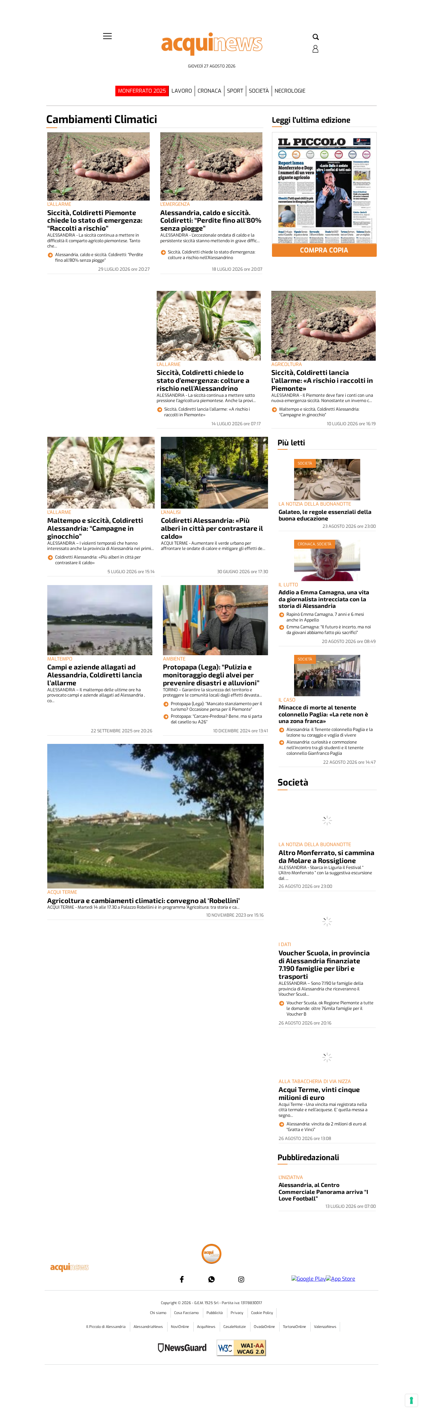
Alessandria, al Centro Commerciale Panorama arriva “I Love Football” (323, 1191)
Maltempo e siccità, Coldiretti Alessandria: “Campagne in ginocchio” (95, 528)
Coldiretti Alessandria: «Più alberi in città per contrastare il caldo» (212, 528)
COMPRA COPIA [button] (324, 250)
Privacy (237, 1312)
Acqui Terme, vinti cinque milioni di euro (319, 1093)
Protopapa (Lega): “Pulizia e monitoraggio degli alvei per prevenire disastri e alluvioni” (211, 674)
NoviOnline (180, 1326)
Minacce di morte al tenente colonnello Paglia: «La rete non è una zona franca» (323, 714)
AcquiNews (206, 1326)
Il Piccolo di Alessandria (106, 1326)
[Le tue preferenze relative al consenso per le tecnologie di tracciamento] (411, 1400)
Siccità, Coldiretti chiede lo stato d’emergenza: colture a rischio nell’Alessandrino (203, 380)
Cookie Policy (262, 1312)
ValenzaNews (325, 1326)
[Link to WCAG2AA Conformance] (239, 1349)
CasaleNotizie (235, 1326)
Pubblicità (215, 1312)
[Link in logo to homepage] (211, 46)
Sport (235, 90)
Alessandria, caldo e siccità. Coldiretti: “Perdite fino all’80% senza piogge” (210, 220)
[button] (315, 37)
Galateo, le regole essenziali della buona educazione (325, 515)
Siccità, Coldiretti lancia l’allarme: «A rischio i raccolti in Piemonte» (322, 380)
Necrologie (290, 90)
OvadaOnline (265, 1326)
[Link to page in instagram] (241, 1279)
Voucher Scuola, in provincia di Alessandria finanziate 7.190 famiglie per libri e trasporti (324, 964)
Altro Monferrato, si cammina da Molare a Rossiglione (326, 856)
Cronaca (209, 90)
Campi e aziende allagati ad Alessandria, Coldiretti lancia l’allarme (94, 674)
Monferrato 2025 (142, 90)
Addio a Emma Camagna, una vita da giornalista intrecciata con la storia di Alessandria (324, 598)
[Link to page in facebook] (181, 1279)
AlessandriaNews (149, 1326)
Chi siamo (158, 1312)
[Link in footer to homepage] (211, 1254)
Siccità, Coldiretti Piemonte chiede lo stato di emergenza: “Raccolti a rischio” (94, 220)
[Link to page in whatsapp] (211, 1279)
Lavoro (182, 90)
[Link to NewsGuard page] (184, 1348)
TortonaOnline (295, 1326)
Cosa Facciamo (187, 1312)
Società (259, 90)
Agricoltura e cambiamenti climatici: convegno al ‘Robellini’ (143, 900)
